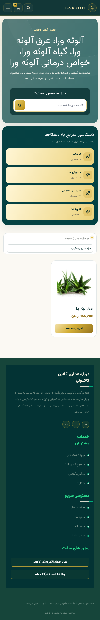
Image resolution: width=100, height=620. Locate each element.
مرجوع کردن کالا (75, 464)
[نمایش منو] (7, 7)
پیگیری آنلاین (76, 474)
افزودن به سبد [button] (74, 328)
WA (66, 424)
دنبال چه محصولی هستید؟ (50, 94)
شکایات (80, 483)
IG (85, 424)
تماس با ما (78, 535)
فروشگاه (80, 526)
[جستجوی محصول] (20, 105)
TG (75, 424)
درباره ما (80, 517)
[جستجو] (28, 7)
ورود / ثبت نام (76, 455)
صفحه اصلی (77, 507)
